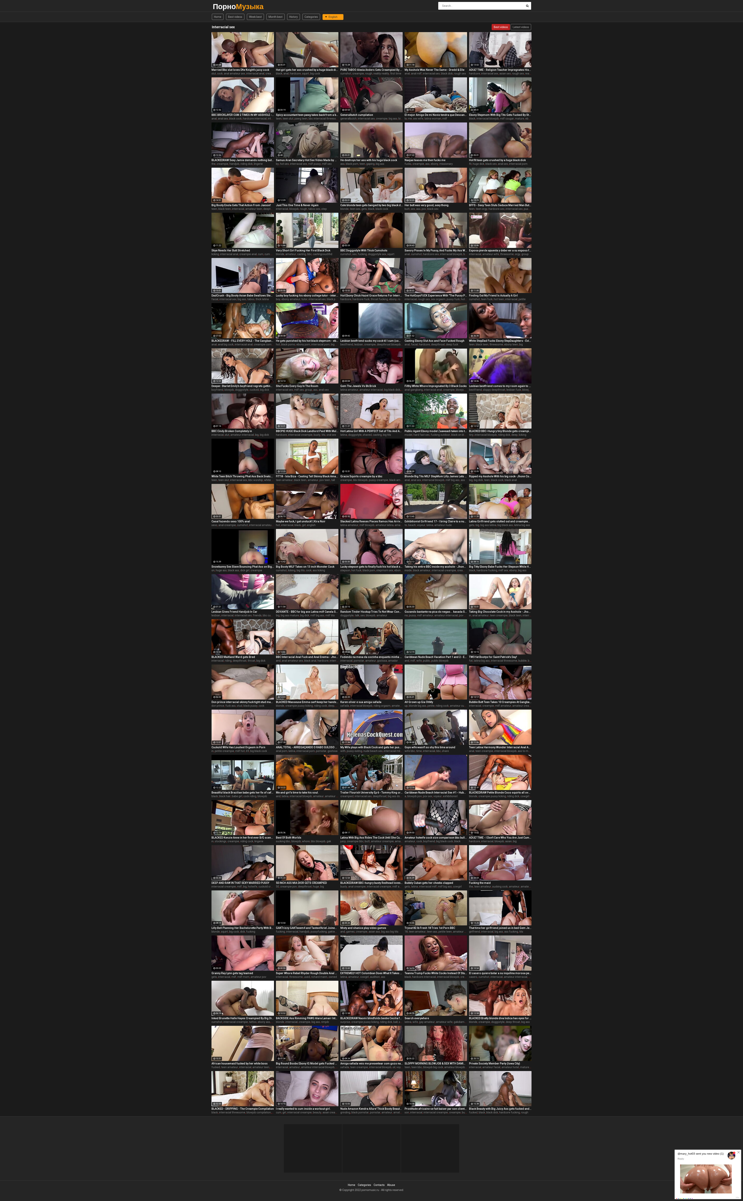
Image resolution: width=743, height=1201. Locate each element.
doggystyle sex (377, 254)
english (311, 525)
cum (260, 254)
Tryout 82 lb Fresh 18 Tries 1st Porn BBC (430, 927)
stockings (220, 841)
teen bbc (416, 1067)
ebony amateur (291, 299)
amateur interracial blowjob (318, 1067)
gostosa (382, 660)
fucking (362, 254)
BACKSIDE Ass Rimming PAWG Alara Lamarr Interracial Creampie (307, 1018)
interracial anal (255, 73)
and (278, 660)
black (279, 73)
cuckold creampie (269, 886)
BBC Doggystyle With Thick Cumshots (363, 250)
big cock (315, 73)
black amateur (398, 480)
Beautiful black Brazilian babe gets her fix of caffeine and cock (242, 792)
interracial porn (518, 163)
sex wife (418, 118)
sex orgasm (438, 299)
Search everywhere (417, 1018)
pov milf (464, 615)
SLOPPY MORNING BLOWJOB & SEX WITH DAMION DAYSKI (436, 1063)
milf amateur (425, 615)
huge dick (478, 163)
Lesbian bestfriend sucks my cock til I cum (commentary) (371, 340)
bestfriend (346, 344)
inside (408, 570)
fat (471, 660)
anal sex (223, 118)
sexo (214, 525)
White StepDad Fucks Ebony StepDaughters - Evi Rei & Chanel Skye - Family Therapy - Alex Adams (500, 340)
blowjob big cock (433, 1067)
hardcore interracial (255, 118)
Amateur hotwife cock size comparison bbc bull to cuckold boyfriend (436, 837)
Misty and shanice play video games (363, 927)
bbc (309, 254)
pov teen (324, 480)
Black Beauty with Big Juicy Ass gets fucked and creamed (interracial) (500, 1108)
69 (247, 751)
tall (333, 480)
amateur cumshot (461, 705)
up (406, 705)
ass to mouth (526, 751)
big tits (387, 434)
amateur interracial (371, 389)
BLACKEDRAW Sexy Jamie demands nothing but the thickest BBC (242, 160)
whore (306, 841)
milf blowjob (367, 525)
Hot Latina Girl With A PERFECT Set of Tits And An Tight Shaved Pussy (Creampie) (371, 431)
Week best (255, 16)
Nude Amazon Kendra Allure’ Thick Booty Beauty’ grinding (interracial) (371, 1108)
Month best (275, 16)
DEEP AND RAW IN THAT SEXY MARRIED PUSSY (240, 882)
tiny (471, 434)
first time (395, 73)
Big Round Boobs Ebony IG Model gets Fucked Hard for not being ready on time (307, 1063)
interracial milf (392, 751)
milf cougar (507, 118)
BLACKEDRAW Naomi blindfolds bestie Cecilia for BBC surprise (371, 1018)
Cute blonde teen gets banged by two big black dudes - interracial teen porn (371, 205)
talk (357, 615)
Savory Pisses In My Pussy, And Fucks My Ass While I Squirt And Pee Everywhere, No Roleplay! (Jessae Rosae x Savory (436, 250)
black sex (491, 163)
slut (213, 73)
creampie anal (248, 254)
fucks (408, 163)
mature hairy (528, 1067)
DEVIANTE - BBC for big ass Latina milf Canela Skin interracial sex (307, 611)
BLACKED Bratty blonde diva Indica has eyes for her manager (500, 1018)
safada (344, 705)
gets (364, 208)
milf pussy (314, 163)
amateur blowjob (402, 705)
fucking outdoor (440, 434)
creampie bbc (355, 841)
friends (257, 615)
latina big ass (522, 525)
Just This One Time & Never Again (297, 205)
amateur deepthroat (337, 796)
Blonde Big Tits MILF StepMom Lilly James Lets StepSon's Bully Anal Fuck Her (436, 476)
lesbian (358, 344)
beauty (317, 1112)
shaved (367, 434)
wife (419, 660)
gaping (370, 163)
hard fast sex (421, 434)
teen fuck (487, 299)
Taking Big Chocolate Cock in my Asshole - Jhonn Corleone (500, 611)
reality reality (381, 73)
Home (217, 16)
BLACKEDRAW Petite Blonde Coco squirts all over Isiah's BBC (500, 792)
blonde (344, 208)
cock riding (249, 796)
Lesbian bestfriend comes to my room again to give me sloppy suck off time (500, 386)
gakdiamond (461, 1021)
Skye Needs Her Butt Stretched (230, 250)
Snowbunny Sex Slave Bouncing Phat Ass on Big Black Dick (242, 566)
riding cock (320, 705)
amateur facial (491, 1067)
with (343, 751)
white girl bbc (272, 480)
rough (368, 73)
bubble (522, 660)
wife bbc (410, 751)
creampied (347, 796)
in (470, 615)
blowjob (294, 208)
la (406, 118)
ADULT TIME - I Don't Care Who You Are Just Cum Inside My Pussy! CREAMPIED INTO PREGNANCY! (500, 837)
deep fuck (452, 344)
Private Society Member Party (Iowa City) (494, 1063)
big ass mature (290, 615)
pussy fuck (453, 299)
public (426, 660)
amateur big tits (530, 886)
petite (522, 299)
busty (317, 434)
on (213, 570)
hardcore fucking (487, 570)
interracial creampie (300, 434)
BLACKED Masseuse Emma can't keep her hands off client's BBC (307, 702)
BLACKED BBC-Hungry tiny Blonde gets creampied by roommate (500, 431)
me (410, 118)
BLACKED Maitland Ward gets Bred (233, 657)
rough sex (460, 73)
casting (301, 254)
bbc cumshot (271, 615)
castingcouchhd (322, 254)
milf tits (330, 615)
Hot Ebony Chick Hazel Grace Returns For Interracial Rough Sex (371, 295)
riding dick (247, 163)
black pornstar (360, 1112)
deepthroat (270, 208)
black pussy (250, 705)
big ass (393, 118)
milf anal (397, 886)
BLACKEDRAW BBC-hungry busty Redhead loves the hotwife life (371, 882)
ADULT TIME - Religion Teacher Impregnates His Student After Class (500, 69)
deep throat (513, 1021)
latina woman (433, 118)
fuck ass (230, 705)
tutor (304, 299)
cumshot (345, 73)
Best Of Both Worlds (288, 837)
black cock (235, 118)
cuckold (254, 389)
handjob (234, 163)
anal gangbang (414, 389)
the (213, 163)
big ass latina (488, 525)
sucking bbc (283, 841)
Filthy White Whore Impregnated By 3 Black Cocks (436, 386)
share (445, 751)
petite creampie (224, 751)
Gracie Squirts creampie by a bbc (361, 476)
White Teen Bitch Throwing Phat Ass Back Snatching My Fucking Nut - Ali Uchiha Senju (242, 476)
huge (316, 886)
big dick (264, 389)
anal (286, 73)
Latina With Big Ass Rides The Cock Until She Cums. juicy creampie (371, 837)
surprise (345, 1021)
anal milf (416, 73)
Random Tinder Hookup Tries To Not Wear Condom (371, 611)
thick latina (262, 299)
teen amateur (284, 480)
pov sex (427, 796)
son (407, 1112)
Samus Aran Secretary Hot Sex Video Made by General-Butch (307, 160)
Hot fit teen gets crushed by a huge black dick (497, 160)
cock (220, 73)
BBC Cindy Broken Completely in (231, 431)
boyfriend (217, 389)
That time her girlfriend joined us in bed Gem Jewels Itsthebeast (500, 927)
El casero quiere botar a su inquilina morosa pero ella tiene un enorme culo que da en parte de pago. (500, 973)
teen (279, 118)
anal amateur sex (234, 73)
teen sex (355, 208)
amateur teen (253, 208)
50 (277, 886)
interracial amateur (260, 525)
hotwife (252, 886)
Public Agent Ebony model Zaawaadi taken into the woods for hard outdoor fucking (436, 431)
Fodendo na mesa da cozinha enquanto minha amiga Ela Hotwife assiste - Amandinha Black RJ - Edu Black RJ (371, 657)
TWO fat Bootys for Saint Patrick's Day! (493, 657)
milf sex (327, 163)
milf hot (240, 751)
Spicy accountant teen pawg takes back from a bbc (307, 114)
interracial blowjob (488, 118)
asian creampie (332, 1112)
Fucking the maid (480, 882)
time (419, 751)
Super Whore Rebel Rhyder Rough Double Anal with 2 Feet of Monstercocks (307, 973)
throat (251, 660)
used (307, 976)
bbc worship (255, 480)
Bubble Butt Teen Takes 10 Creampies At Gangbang (500, 702)
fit (470, 163)
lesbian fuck (513, 389)
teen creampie (499, 615)
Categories (311, 16)
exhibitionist (450, 796)
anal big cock (226, 344)
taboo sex (314, 208)
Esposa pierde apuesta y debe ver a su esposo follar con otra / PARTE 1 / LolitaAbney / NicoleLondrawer (500, 250)
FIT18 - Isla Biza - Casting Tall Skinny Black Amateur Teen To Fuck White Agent (307, 476)
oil (394, 1067)
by (277, 163)
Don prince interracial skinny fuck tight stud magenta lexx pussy (242, 702)
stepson (345, 570)
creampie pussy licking (299, 705)
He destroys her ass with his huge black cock (368, 160)
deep (514, 434)
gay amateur (427, 1021)
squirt (305, 73)
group (525, 254)
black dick (447, 73)
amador (393, 660)
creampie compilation (267, 344)
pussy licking (531, 208)
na (406, 615)
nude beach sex (373, 751)
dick (242, 931)
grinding (345, 1112)
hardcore (295, 73)
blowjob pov (414, 796)
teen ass (432, 931)
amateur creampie (523, 705)
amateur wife (490, 254)
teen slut (288, 118)
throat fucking (379, 299)
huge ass (221, 570)
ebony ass (264, 1021)
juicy (343, 841)
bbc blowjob (360, 480)
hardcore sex (496, 208)
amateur (290, 254)
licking (215, 254)
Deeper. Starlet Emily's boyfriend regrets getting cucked (242, 386)
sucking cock (500, 886)
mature (519, 118)
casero (473, 976)
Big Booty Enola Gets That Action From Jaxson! (241, 205)
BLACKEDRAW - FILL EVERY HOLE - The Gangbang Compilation (242, 340)
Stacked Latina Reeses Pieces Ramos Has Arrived (371, 521)
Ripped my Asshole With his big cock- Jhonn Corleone (500, 476)
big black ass (505, 525)
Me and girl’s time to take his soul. (297, 792)
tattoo (253, 1021)
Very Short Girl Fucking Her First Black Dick (303, 250)
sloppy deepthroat (494, 389)
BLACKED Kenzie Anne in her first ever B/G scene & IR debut (242, 837)
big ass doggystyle (399, 796)
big (521, 344)
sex (413, 208)
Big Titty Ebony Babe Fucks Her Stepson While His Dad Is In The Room (500, 566)
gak (329, 841)
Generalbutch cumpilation (356, 114)
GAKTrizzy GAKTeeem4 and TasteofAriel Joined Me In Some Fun (307, 927)
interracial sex (431, 73)
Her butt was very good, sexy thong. (427, 205)
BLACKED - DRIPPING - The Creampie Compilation (242, 1108)
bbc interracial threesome (324, 118)
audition (375, 976)
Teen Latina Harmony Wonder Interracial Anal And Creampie (500, 747)
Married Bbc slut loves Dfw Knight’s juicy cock (240, 69)
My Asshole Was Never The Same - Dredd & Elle (434, 69)
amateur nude (443, 525)
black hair (225, 796)
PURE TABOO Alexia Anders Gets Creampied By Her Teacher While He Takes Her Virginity (371, 69)
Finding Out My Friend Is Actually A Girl (493, 295)
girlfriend (474, 931)
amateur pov (403, 841)
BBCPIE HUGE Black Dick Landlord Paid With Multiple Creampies (307, 431)
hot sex (284, 163)
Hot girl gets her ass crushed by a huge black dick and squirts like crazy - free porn (307, 69)
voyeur (421, 525)
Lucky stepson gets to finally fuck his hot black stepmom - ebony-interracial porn (371, 566)
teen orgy (481, 208)
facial (214, 299)
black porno (288, 344)
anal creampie (227, 525)
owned (333, 976)
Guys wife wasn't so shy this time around (430, 747)
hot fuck (356, 570)
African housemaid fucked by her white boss (239, 1063)
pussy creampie (378, 480)
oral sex (331, 434)
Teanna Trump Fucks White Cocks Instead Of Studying (436, 973)
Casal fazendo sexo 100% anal (230, 521)
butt (407, 208)
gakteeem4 (335, 931)
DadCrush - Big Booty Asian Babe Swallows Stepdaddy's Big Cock (242, 295)
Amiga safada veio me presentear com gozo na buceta (371, 1063)
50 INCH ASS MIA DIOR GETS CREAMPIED (301, 882)
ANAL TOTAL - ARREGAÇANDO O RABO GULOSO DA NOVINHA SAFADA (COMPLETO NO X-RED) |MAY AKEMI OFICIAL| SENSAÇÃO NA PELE (307, 747)
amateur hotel (510, 1067)
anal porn (281, 751)
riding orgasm (382, 705)
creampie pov (288, 886)
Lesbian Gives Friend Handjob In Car (234, 611)
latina (343, 434)
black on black (459, 434)
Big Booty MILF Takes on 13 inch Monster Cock (305, 566)
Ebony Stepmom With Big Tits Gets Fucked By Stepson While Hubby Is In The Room (500, 114)
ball (395, 1021)
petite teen (445, 931)
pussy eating (354, 751)
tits (323, 434)
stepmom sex (384, 570)
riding (228, 660)
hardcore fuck (361, 299)
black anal (511, 480)
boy (278, 299)
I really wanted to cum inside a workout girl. (303, 1108)
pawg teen (300, 118)
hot (278, 344)
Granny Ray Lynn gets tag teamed (232, 973)
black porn (352, 163)
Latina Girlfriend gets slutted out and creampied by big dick (500, 521)
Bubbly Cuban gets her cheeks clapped (429, 882)
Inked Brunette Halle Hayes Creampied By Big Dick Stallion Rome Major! (242, 1018)
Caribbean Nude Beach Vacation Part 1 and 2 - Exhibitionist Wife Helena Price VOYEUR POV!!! (436, 657)
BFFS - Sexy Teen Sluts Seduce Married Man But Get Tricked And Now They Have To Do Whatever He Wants (500, 205)
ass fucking (511, 931)
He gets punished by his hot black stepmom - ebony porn (307, 340)
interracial (238, 208)
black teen (224, 208)
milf (444, 118)
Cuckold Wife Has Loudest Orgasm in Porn (238, 747)
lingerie (258, 163)
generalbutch (348, 118)
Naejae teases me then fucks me (425, 160)
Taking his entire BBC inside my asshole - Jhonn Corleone (436, 566)
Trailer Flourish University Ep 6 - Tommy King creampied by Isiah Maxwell (371, 792)
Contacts (379, 1184)
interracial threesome (504, 660)
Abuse (391, 1184)
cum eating (271, 254)
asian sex (505, 73)
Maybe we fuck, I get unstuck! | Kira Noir (300, 521)
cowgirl (524, 796)
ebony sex (400, 570)
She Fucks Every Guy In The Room (297, 386)
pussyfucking (319, 931)
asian (508, 841)
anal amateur (480, 615)
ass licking (319, 570)
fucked (215, 1067)
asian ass (374, 931)
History (293, 16)
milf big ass (453, 480)
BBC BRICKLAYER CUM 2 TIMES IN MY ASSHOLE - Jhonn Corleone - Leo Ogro (242, 114)
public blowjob (440, 660)
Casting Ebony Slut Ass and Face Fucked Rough (434, 340)
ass (342, 163)
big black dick (392, 389)
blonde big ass (417, 705)
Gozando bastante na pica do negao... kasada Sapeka (436, 611)
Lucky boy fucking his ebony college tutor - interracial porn (307, 295)
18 (406, 931)
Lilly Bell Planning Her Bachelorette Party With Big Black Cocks (242, 927)
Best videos (235, 16)
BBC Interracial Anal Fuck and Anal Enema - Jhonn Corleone (307, 657)
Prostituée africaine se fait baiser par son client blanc (436, 1108)
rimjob (325, 1021)
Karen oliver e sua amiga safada (360, 702)
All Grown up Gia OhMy (419, 702)
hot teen (499, 299)
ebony (529, 118)
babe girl (237, 796)
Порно (223, 6)
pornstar (359, 660)
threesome (507, 254)
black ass (233, 570)
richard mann (319, 976)
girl (304, 525)
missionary (446, 163)
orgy (517, 254)
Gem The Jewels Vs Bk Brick (358, 386)
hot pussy (467, 299)
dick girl (244, 570)
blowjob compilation (259, 1112)
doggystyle (241, 389)
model (408, 434)
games (350, 931)
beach (412, 525)
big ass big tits (389, 931)
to (406, 525)
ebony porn (303, 344)
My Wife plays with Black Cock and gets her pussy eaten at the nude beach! (371, 747)
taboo (250, 299)
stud (239, 705)
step (324, 208)
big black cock (258, 751)
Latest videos (521, 27)
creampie (271, 73)
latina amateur (349, 389)
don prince (217, 705)
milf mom (243, 976)
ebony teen (511, 344)
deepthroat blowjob (389, 344)
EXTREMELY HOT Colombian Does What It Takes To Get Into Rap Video (371, 973)
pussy (412, 615)
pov (424, 208)
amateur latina (385, 525)
